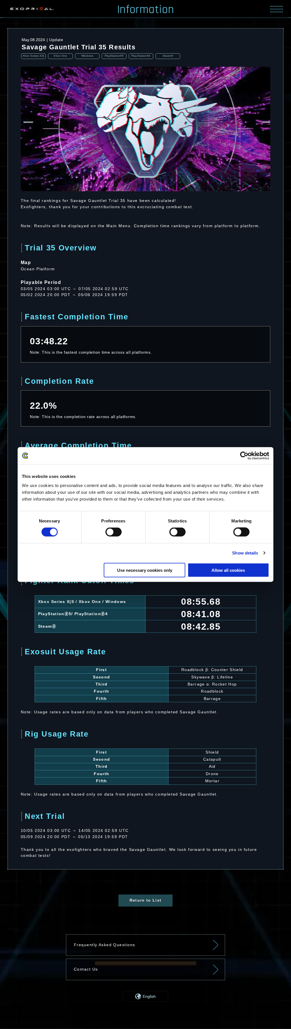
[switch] (113, 532)
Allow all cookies (228, 570)
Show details (245, 553)
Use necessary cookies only (144, 570)
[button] (145, 996)
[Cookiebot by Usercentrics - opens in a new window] (244, 456)
